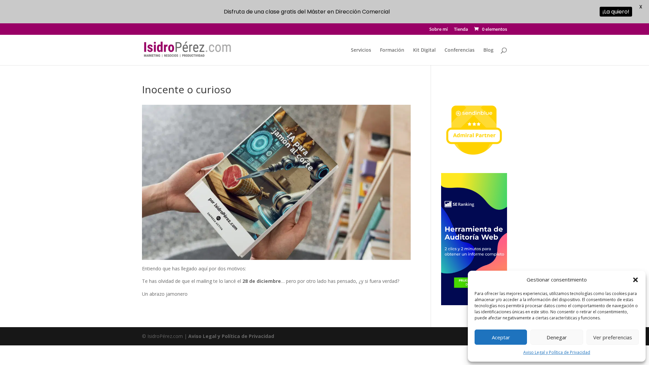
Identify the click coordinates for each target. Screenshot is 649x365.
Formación (392, 50)
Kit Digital (424, 50)
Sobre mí (438, 29)
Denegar (557, 337)
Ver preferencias (612, 337)
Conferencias (459, 50)
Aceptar (501, 337)
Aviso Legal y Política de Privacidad (556, 352)
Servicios (361, 50)
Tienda (461, 29)
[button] (635, 279)
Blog (488, 50)
